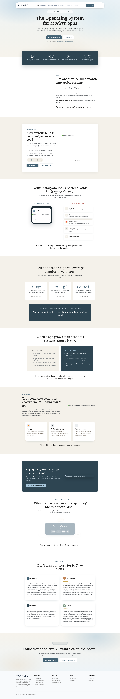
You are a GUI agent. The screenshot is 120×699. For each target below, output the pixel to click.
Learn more (32, 165)
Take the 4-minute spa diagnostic (65, 41)
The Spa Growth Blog (39, 684)
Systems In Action (38, 682)
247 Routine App (62, 5)
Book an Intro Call (54, 37)
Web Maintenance (56, 682)
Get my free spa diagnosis (36, 485)
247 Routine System (52, 5)
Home (37, 5)
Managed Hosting (56, 680)
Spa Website (43, 5)
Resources (69, 5)
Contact (76, 5)
